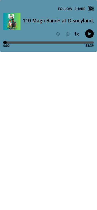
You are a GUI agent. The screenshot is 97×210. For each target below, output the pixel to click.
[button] (58, 34)
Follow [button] (65, 8)
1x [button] (76, 34)
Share (79, 8)
